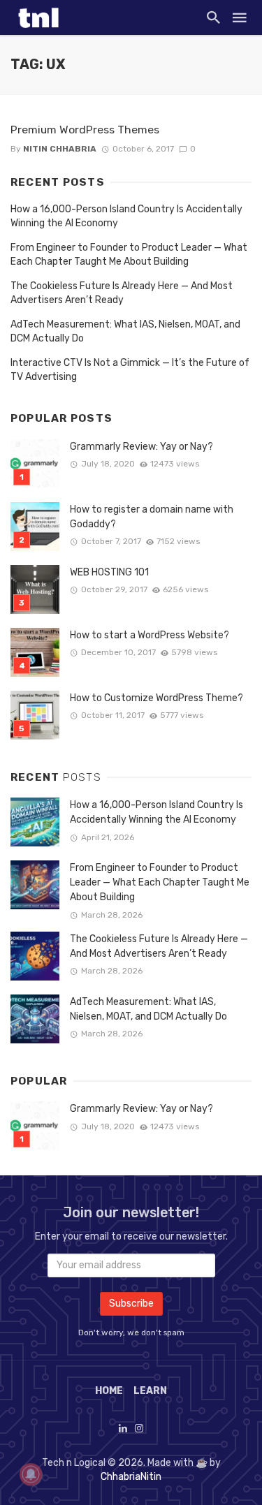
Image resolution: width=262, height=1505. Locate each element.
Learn (150, 1391)
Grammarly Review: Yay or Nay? (141, 447)
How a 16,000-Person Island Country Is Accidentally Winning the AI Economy (126, 216)
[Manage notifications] (31, 1474)
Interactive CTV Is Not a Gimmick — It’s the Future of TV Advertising (129, 370)
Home (109, 1391)
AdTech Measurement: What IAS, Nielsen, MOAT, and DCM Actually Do (125, 331)
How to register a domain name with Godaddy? (151, 517)
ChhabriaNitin (131, 1477)
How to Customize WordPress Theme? (156, 698)
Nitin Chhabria (59, 149)
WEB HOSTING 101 (109, 572)
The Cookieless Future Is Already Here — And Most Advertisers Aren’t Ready (121, 293)
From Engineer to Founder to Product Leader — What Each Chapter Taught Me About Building (128, 254)
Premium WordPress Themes (84, 129)
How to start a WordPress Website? (149, 635)
